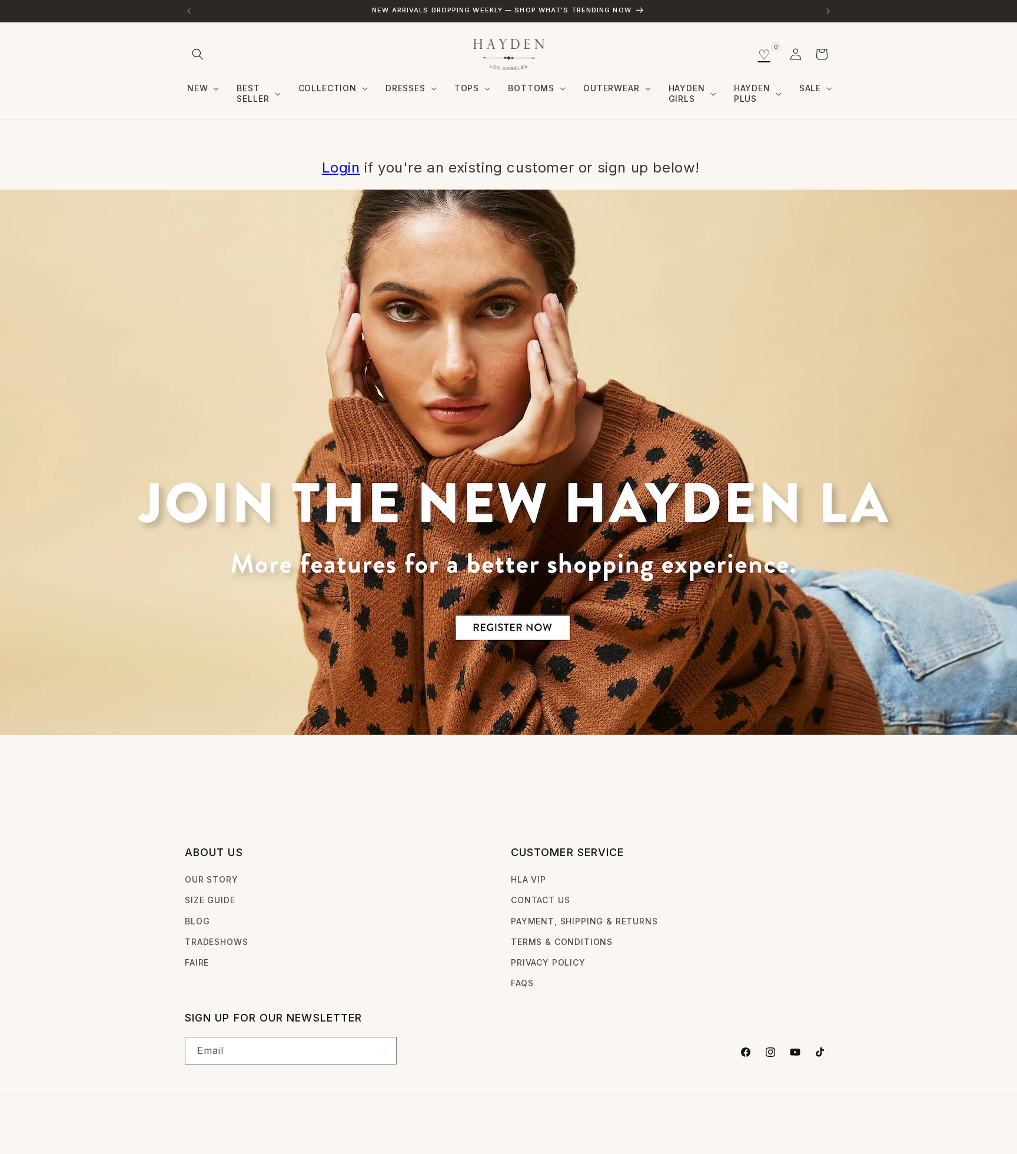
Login (341, 167)
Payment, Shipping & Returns (584, 921)
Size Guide (210, 900)
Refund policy (368, 1127)
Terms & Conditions (562, 942)
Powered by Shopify (287, 1127)
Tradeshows (216, 942)
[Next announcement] (828, 11)
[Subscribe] (383, 1051)
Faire (197, 962)
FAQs (522, 983)
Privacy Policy (548, 962)
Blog (197, 921)
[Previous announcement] (189, 11)
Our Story (211, 879)
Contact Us (540, 900)
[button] (198, 54)
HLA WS (231, 1127)
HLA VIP (528, 879)
